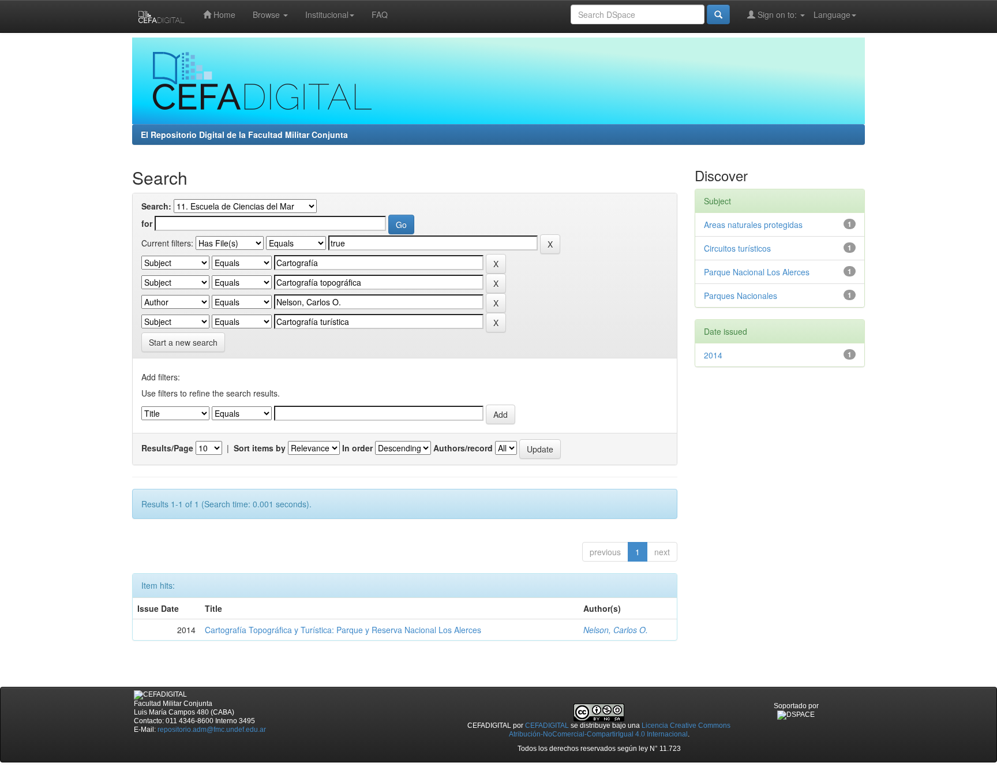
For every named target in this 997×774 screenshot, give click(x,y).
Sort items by (260, 448)
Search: (156, 206)
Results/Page (167, 448)
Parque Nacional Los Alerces (756, 272)
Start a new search (183, 342)
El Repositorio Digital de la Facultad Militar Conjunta (244, 134)
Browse (267, 14)
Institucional (326, 14)
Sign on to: (777, 14)
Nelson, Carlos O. (615, 629)
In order (357, 448)
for (146, 223)
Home (223, 14)
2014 (713, 355)
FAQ (380, 14)
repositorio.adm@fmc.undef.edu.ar (212, 730)
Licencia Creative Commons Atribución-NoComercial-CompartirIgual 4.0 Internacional (620, 729)
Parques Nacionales (740, 295)
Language (832, 14)
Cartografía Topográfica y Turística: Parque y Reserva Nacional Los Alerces (343, 629)
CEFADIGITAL (547, 725)
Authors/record (463, 448)
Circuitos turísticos (737, 248)
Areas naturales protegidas (753, 224)
